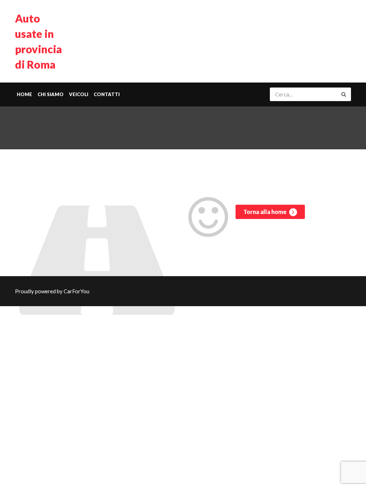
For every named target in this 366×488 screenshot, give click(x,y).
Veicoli (78, 94)
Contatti (107, 94)
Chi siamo (51, 94)
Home (24, 94)
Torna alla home (265, 211)
